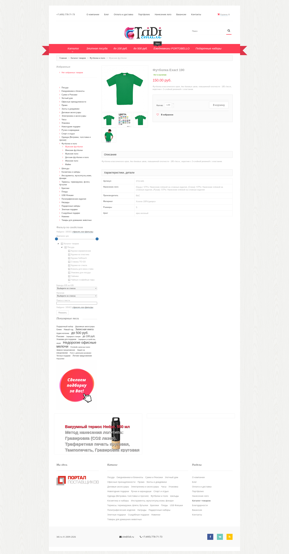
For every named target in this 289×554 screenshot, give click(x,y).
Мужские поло (71, 154)
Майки (68, 164)
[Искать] (229, 30)
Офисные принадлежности (74, 102)
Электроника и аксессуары (74, 116)
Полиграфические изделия (74, 199)
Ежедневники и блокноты (73, 91)
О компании (93, 14)
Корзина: (224, 14)
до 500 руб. (80, 333)
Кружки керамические (81, 251)
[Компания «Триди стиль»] (144, 33)
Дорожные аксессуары (85, 326)
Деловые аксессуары (71, 112)
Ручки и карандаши (70, 130)
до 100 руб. (89, 336)
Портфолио (144, 14)
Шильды (65, 168)
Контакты (196, 14)
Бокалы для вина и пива (82, 269)
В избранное (167, 115)
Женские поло (71, 161)
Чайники (75, 276)
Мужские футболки (74, 147)
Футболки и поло (97, 58)
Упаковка (66, 123)
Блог (106, 14)
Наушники (60, 359)
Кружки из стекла (79, 265)
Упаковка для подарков (66, 339)
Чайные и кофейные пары (83, 280)
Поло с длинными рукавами (80, 353)
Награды (65, 202)
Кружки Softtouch (79, 258)
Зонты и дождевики (70, 109)
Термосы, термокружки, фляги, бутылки (127, 505)
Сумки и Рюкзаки (69, 95)
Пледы (65, 192)
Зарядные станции (73, 336)
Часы (64, 119)
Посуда (65, 87)
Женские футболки (74, 150)
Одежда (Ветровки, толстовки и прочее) (128, 496)
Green (59, 329)
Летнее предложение (82, 356)
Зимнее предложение (65, 350)
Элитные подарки (70, 209)
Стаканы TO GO (78, 262)
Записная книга (84, 329)
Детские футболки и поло (77, 157)
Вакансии (181, 14)
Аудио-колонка (62, 333)
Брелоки (65, 188)
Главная (63, 58)
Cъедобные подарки (71, 213)
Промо (64, 105)
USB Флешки (67, 195)
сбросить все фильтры (82, 232)
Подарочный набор (64, 327)
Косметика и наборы (71, 172)
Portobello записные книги (80, 347)
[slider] (56, 238)
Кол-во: (160, 105)
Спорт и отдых (68, 134)
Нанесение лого (163, 14)
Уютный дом (67, 98)
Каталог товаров (78, 58)
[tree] (76, 262)
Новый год (68, 330)
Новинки (65, 216)
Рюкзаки (60, 336)
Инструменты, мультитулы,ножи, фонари (152, 500)
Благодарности (200, 505)
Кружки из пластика (80, 254)
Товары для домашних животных (77, 220)
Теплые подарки (63, 356)
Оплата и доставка (123, 14)
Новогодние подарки (71, 126)
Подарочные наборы (71, 206)
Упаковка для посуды (81, 272)
